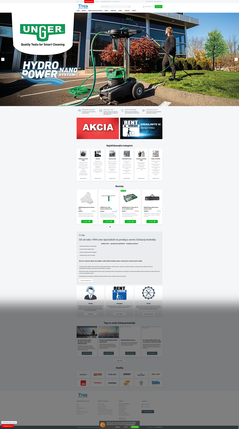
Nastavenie (117, 426)
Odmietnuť (126, 426)
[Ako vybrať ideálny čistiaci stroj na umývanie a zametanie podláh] (152, 332)
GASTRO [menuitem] (155, 174)
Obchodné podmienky (102, 406)
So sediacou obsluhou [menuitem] (83, 164)
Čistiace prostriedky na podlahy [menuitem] (155, 168)
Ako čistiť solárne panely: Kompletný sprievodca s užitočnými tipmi (85, 341)
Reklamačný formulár (102, 408)
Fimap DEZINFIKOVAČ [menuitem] (83, 166)
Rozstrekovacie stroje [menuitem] (112, 172)
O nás (78, 1)
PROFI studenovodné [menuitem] (127, 164)
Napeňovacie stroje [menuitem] (112, 167)
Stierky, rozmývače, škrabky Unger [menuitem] (141, 166)
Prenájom (97, 1)
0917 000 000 (146, 406)
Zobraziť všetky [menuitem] (83, 178)
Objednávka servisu (89, 1)
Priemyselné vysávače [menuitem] (98, 164)
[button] (9, 59)
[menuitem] (78, 11)
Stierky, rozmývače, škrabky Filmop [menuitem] (141, 163)
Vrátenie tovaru (116, 1)
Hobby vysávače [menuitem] (98, 161)
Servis (148, 303)
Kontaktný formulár (148, 411)
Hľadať (129, 6)
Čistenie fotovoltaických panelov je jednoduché (108, 341)
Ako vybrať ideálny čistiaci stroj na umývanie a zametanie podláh (152, 341)
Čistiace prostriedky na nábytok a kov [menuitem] (155, 165)
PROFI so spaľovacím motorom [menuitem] (127, 168)
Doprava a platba (101, 404)
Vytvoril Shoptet (150, 427)
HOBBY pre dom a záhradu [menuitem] (126, 162)
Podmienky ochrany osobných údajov (105, 411)
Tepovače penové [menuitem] (112, 165)
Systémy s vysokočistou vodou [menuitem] (141, 169)
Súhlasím (135, 426)
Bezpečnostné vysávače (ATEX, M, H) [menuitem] (97, 171)
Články (82, 1)
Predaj (90, 303)
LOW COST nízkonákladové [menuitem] (83, 171)
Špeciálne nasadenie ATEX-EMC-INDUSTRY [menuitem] (83, 174)
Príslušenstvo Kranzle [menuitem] (127, 173)
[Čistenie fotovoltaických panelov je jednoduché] (108, 332)
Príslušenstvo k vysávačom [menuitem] (98, 167)
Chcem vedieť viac (119, 314)
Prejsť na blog (119, 360)
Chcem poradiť (90, 314)
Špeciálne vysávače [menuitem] (98, 169)
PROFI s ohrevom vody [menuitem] (126, 165)
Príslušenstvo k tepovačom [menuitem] (112, 170)
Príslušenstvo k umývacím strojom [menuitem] (83, 168)
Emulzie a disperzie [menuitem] (155, 172)
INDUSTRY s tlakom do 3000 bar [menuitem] (126, 171)
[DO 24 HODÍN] (130, 198)
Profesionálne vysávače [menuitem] (97, 162)
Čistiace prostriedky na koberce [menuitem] (155, 162)
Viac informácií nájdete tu (129, 424)
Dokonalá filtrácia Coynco (128, 340)
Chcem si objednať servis (148, 314)
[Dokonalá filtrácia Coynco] (130, 332)
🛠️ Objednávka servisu (7, 426)
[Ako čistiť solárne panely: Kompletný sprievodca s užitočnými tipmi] (87, 332)
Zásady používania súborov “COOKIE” (105, 413)
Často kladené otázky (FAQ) (105, 1)
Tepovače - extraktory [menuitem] (112, 161)
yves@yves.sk (146, 404)
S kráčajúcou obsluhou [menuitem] (83, 162)
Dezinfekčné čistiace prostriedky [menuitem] (156, 170)
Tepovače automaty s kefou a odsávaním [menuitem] (112, 163)
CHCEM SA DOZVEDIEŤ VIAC (85, 280)
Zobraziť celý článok (87, 353)
